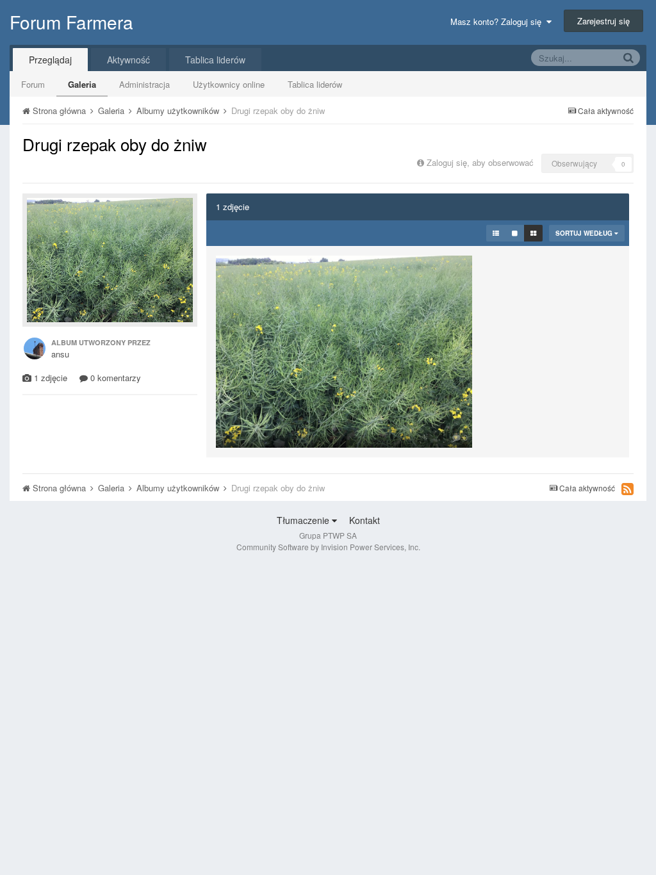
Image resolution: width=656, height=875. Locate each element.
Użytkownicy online (229, 84)
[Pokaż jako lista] (495, 233)
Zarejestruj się (603, 21)
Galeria (82, 84)
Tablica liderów (315, 84)
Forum (33, 84)
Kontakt (364, 520)
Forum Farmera (71, 22)
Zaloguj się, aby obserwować (480, 162)
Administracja (144, 84)
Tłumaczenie (304, 520)
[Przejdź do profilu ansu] (34, 348)
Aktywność (128, 59)
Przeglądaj (50, 59)
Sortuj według (584, 233)
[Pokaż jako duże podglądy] (514, 233)
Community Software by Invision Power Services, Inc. (328, 546)
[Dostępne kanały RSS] (627, 489)
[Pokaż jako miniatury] (533, 233)
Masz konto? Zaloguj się (498, 21)
